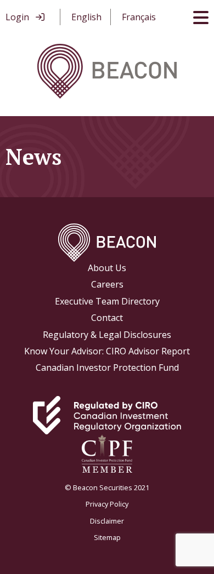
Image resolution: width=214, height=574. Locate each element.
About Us (107, 268)
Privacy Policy (107, 504)
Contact (107, 318)
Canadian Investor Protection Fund (107, 367)
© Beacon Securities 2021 (107, 487)
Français (139, 17)
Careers (107, 284)
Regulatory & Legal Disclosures (107, 335)
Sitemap (107, 537)
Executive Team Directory (107, 301)
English (86, 17)
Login (17, 17)
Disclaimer (107, 521)
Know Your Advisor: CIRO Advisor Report (107, 351)
